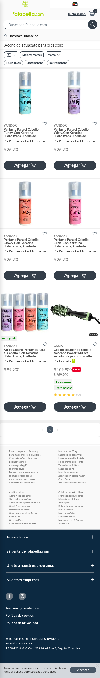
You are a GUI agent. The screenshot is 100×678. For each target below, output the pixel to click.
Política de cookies (20, 615)
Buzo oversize (65, 509)
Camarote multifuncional (22, 482)
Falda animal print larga (70, 461)
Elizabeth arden (66, 516)
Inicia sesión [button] (77, 14)
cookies (51, 671)
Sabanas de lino (66, 468)
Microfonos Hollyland (69, 499)
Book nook (14, 516)
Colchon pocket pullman (71, 492)
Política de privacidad (22, 623)
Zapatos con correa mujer (71, 475)
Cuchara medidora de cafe (22, 523)
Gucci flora (64, 479)
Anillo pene (64, 502)
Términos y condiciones (23, 608)
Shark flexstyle (16, 468)
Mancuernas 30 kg (67, 451)
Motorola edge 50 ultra (70, 520)
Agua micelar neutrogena (22, 479)
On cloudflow (16, 520)
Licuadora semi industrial (71, 458)
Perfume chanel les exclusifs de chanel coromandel (25, 454)
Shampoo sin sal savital (70, 454)
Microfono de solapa (19, 509)
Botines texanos (17, 461)
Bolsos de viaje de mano (70, 506)
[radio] (55, 395)
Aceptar (83, 670)
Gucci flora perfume (19, 506)
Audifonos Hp (16, 492)
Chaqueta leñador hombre (23, 458)
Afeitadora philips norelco (72, 482)
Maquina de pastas (68, 472)
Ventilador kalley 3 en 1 (21, 499)
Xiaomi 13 (63, 523)
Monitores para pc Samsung (23, 451)
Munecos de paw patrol (70, 495)
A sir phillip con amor (20, 495)
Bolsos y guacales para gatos (23, 472)
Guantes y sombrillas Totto (23, 513)
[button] (50, 25)
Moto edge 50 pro (67, 513)
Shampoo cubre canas (20, 475)
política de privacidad (27, 671)
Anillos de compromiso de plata (25, 502)
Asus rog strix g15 (18, 465)
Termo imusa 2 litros (68, 465)
